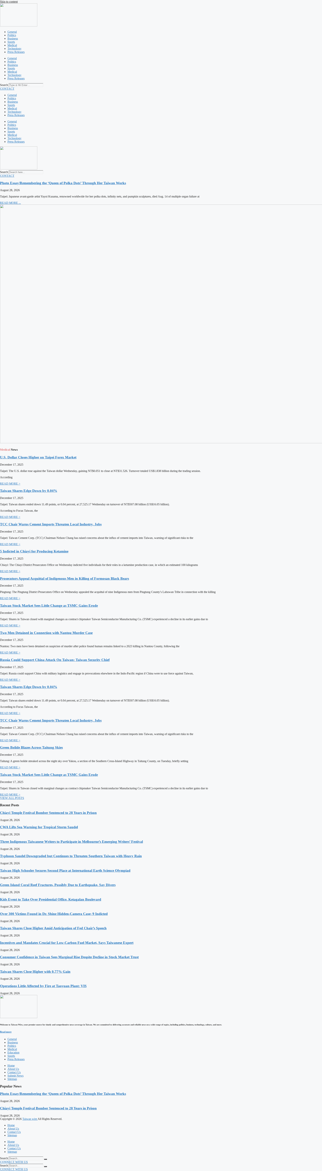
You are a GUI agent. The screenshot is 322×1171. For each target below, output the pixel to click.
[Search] (45, 1159)
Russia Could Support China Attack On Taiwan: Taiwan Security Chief (55, 660)
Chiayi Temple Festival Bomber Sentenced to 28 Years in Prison (48, 813)
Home (11, 1125)
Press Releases (16, 52)
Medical (12, 45)
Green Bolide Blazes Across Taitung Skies (31, 747)
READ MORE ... (10, 202)
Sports (11, 41)
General (12, 31)
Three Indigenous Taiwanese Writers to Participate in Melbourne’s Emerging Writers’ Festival (71, 842)
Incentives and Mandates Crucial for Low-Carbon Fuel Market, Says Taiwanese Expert (66, 943)
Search (4, 85)
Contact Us (14, 1132)
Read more (6, 1031)
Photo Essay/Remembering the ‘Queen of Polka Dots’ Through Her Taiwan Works (63, 183)
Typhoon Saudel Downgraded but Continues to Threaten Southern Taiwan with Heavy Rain (71, 856)
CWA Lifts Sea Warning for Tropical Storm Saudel (39, 827)
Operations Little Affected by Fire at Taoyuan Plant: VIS (43, 986)
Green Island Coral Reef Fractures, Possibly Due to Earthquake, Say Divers (58, 885)
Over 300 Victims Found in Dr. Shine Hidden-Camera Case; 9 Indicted (54, 914)
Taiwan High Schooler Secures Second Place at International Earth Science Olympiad (65, 870)
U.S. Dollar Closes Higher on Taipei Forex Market (38, 457)
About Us (13, 1128)
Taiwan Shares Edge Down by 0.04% (28, 491)
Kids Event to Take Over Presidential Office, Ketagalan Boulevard (50, 899)
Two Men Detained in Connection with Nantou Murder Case (46, 633)
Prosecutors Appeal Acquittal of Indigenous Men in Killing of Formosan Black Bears (64, 578)
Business (12, 38)
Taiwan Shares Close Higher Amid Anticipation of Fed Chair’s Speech (53, 928)
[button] (12, 798)
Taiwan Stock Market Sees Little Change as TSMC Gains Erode (49, 606)
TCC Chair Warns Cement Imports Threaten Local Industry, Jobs (51, 524)
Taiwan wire (30, 1118)
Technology (14, 48)
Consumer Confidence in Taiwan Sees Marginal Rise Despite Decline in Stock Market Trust (69, 957)
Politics (11, 35)
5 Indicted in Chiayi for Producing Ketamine (34, 551)
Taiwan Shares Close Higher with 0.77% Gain (35, 972)
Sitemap (12, 1135)
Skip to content (9, 1)
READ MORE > (10, 483)
